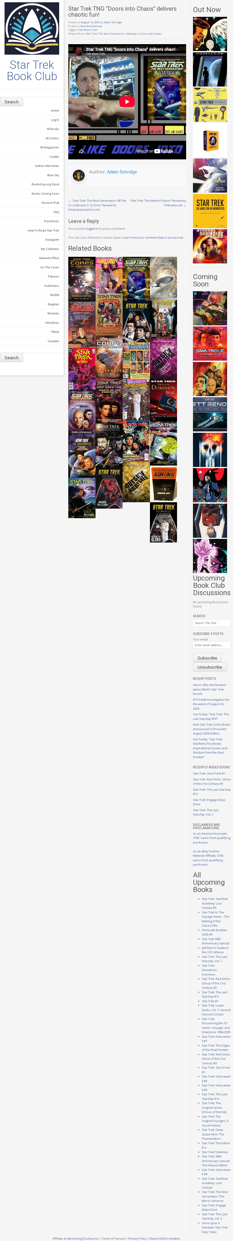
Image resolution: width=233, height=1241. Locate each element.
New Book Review (91, 26)
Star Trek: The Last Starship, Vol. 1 (214, 959)
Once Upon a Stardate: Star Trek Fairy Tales (215, 1227)
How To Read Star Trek (43, 230)
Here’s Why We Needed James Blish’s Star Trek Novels (209, 689)
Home (55, 110)
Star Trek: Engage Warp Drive (214, 1207)
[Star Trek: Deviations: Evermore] (210, 501)
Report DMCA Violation (164, 1238)
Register (53, 304)
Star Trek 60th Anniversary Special (215, 941)
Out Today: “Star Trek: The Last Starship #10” (211, 716)
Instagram (52, 239)
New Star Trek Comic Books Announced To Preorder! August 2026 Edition (211, 728)
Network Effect (49, 258)
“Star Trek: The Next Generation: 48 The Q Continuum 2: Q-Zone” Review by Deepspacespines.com (97, 205)
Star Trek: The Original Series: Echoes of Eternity (214, 1107)
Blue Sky (53, 175)
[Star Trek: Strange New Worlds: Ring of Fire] (210, 262)
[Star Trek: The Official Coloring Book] (210, 191)
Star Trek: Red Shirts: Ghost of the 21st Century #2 (216, 983)
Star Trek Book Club (32, 70)
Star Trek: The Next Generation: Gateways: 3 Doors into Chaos (124, 33)
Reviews (53, 313)
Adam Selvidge (113, 22)
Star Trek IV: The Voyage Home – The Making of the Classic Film (215, 919)
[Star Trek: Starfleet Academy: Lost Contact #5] (210, 324)
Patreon (53, 276)
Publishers (51, 286)
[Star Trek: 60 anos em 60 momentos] (210, 227)
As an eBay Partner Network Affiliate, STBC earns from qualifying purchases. (208, 858)
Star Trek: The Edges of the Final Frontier (216, 1047)
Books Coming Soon (45, 193)
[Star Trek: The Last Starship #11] (210, 572)
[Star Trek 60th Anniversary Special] (210, 395)
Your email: (200, 639)
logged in (92, 229)
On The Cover (49, 267)
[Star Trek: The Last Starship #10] (210, 50)
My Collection (50, 249)
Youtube (53, 341)
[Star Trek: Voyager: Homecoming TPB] (210, 85)
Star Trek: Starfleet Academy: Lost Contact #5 (215, 903)
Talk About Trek (87, 29)
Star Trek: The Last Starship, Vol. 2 (205, 812)
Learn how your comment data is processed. (153, 237)
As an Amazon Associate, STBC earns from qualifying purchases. (211, 837)
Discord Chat (50, 203)
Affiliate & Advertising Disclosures (76, 1238)
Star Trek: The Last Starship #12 (214, 1096)
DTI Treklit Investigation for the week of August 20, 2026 (211, 704)
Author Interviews (47, 166)
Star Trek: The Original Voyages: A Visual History (215, 1120)
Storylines (52, 323)
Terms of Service (113, 1238)
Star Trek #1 (210, 1001)
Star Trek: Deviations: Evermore (209, 969)
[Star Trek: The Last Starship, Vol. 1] (210, 466)
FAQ (56, 212)
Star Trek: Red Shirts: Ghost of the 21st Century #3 (212, 781)
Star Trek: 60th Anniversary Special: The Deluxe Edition (216, 1160)
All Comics (52, 138)
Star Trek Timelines (215, 1152)
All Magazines (49, 147)
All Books (53, 129)
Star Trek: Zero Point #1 (209, 773)
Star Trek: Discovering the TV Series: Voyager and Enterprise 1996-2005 (216, 1025)
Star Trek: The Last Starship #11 (214, 994)
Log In (55, 120)
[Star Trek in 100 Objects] (210, 121)
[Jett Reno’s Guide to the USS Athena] (210, 430)
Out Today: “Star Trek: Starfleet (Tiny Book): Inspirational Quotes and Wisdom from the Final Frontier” (210, 748)
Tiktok (55, 332)
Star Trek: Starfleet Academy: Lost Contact (215, 1183)
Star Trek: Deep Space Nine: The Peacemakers (213, 1134)
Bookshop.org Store (45, 184)
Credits (54, 157)
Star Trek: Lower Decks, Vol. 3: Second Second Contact (216, 1009)
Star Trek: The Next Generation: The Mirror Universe (215, 1196)
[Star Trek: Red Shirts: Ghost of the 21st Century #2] (210, 537)
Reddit (54, 295)
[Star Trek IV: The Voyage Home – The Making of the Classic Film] (210, 359)
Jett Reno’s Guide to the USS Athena (215, 950)
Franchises (51, 221)
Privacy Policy (137, 1238)
